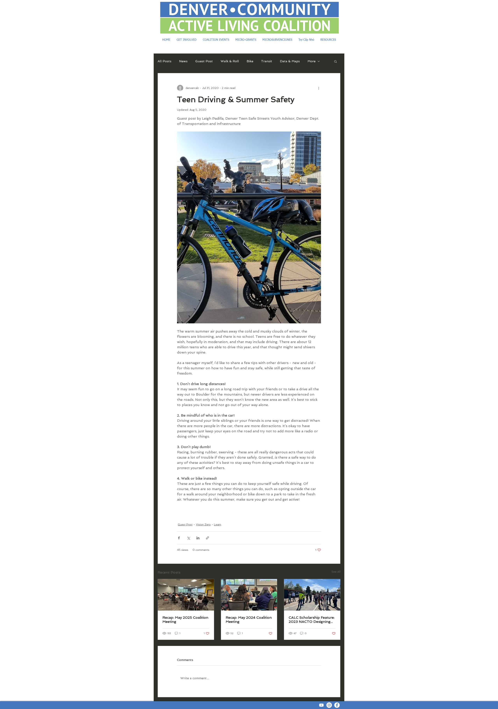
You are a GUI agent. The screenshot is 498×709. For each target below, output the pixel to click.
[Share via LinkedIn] (198, 538)
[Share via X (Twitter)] (188, 538)
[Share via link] (207, 538)
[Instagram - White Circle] (329, 705)
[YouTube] (321, 705)
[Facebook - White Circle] (337, 705)
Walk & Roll (230, 61)
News (183, 61)
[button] (335, 61)
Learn (217, 524)
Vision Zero (203, 524)
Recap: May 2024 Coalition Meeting (249, 619)
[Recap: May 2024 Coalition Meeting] (249, 595)
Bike (250, 61)
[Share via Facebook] (179, 538)
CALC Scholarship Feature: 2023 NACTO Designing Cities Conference (312, 619)
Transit (266, 61)
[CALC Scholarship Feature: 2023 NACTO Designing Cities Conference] (312, 595)
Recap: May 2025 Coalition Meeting (185, 619)
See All (335, 571)
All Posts (164, 61)
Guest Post (204, 61)
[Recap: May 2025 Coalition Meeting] (186, 595)
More (312, 61)
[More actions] (318, 88)
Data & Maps (290, 61)
